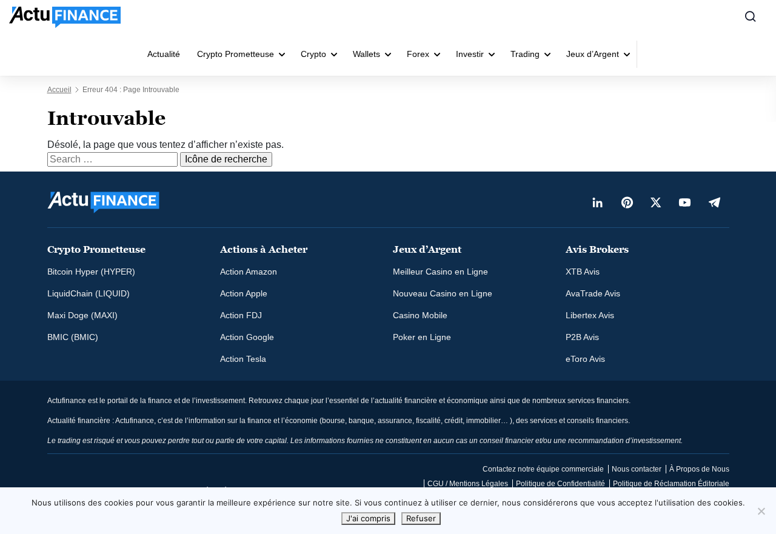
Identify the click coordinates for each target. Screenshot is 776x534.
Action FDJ (241, 315)
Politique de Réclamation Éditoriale (671, 483)
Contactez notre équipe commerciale (543, 469)
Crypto (313, 54)
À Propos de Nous (699, 469)
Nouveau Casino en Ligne (442, 293)
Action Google (247, 337)
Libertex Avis (590, 315)
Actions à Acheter (263, 249)
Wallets (366, 54)
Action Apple (243, 293)
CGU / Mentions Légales (467, 483)
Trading (525, 54)
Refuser (421, 518)
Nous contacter (636, 469)
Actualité (163, 54)
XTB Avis (583, 271)
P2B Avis (582, 337)
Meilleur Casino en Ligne (440, 271)
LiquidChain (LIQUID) (88, 293)
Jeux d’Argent (592, 54)
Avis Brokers (597, 249)
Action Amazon (248, 271)
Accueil (59, 89)
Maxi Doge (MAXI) (82, 315)
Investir (470, 54)
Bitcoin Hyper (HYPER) (91, 271)
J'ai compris (368, 518)
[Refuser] (761, 511)
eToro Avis (585, 359)
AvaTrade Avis (593, 293)
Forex (418, 54)
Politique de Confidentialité (560, 483)
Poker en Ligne (422, 337)
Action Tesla (243, 359)
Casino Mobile (420, 315)
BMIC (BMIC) (72, 337)
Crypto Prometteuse (235, 54)
